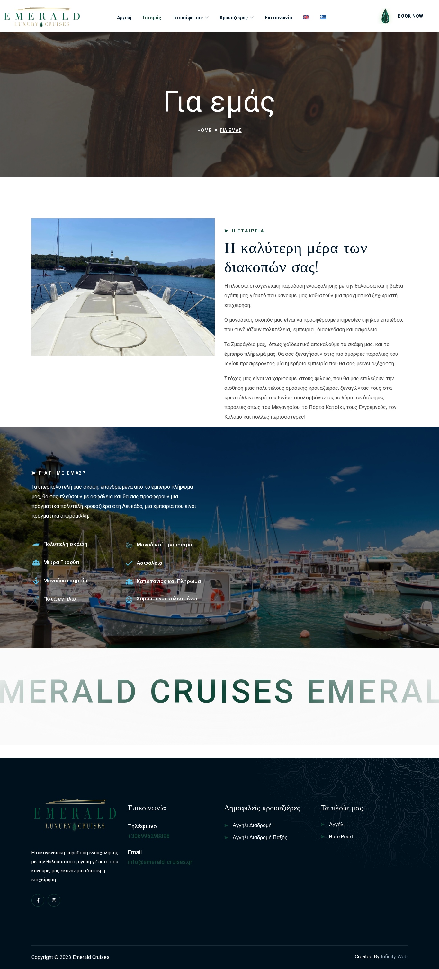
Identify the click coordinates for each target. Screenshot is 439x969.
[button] (400, 16)
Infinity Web (394, 957)
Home (204, 130)
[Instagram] (54, 900)
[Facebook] (37, 900)
